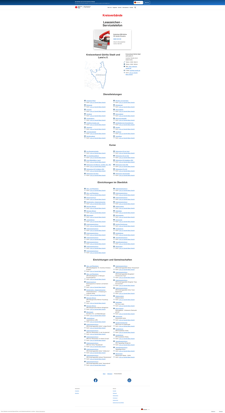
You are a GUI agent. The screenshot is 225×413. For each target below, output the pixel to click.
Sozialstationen (119, 228)
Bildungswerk (89, 215)
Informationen (125, 7)
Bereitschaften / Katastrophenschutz (95, 202)
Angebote (115, 7)
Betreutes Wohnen (91, 206)
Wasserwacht (118, 246)
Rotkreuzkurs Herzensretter (122, 173)
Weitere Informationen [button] (40, 411)
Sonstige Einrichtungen (121, 224)
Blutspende (89, 105)
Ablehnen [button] (213, 411)
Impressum (115, 398)
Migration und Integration (121, 100)
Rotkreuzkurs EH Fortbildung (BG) (95, 169)
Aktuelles (77, 393)
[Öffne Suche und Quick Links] (135, 7)
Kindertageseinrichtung (92, 224)
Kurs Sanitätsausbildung (92, 156)
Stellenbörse (115, 395)
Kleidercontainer (119, 206)
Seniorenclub (118, 220)
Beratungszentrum (91, 197)
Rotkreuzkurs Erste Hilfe (121, 164)
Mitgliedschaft (119, 105)
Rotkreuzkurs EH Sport (92, 173)
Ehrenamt (88, 109)
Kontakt (131, 7)
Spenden (117, 127)
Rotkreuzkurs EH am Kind (122, 156)
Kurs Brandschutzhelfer (92, 151)
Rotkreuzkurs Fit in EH (121, 169)
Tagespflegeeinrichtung (121, 237)
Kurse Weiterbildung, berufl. (93, 160)
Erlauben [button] (221, 411)
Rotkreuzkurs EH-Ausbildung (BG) (124, 160)
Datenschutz (115, 400)
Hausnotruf (89, 127)
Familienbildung (90, 118)
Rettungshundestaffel (120, 118)
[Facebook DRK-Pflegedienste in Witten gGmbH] (96, 380)
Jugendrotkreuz (90, 220)
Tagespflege (118, 136)
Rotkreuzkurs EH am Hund (122, 151)
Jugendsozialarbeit (91, 132)
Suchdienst (118, 132)
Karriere (120, 7)
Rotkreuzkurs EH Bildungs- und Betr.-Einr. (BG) (98, 164)
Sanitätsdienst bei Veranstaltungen (124, 123)
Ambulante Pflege (91, 100)
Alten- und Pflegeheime (92, 188)
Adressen (115, 393)
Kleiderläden (118, 211)
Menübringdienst (90, 136)
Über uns (110, 7)
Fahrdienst (89, 114)
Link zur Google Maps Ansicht (132, 73)
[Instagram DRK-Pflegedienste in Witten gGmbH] (129, 380)
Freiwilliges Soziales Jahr (92, 123)
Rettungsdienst (119, 109)
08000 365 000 (117, 39)
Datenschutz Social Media (118, 402)
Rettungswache (119, 215)
